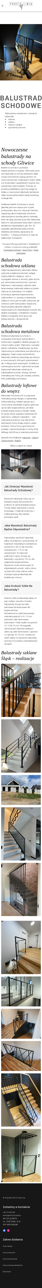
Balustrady (7, 1271)
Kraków (18, 440)
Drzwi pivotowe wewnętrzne (12, 1265)
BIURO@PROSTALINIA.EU (12, 1215)
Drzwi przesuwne (9, 1252)
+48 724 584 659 (9, 1212)
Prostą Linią (20, 1198)
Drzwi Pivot (27, 250)
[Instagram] (8, 1230)
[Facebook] (4, 1230)
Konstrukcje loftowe (10, 1259)
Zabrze (35, 437)
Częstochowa (7, 440)
